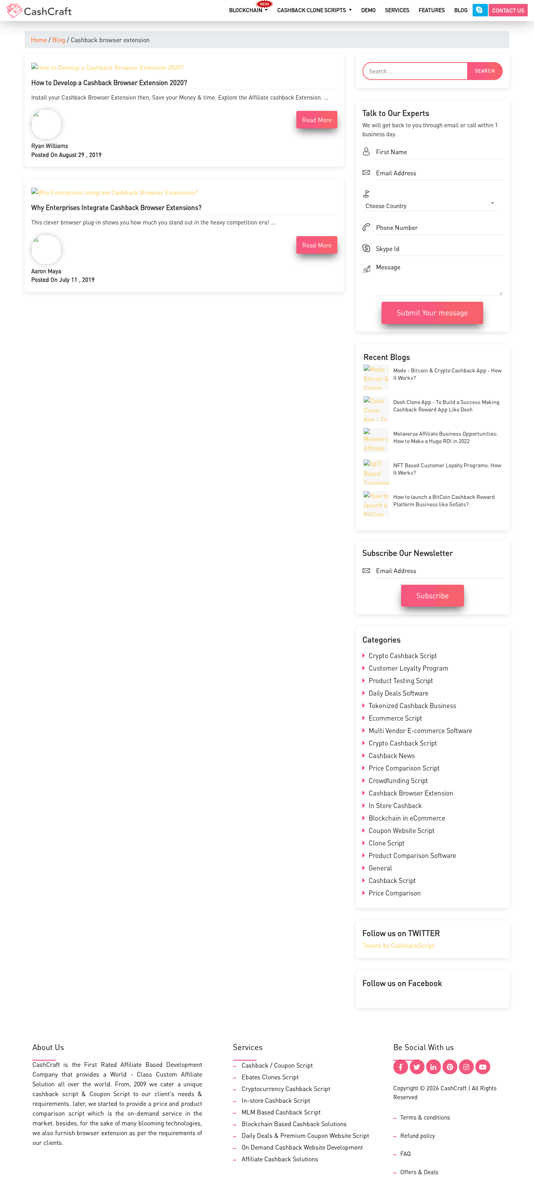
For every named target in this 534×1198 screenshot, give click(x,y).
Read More (317, 120)
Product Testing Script (400, 680)
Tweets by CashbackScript (398, 945)
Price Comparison (394, 892)
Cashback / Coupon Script (277, 1065)
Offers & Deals (419, 1172)
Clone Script (386, 842)
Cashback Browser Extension (410, 793)
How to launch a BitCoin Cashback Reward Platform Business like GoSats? (444, 500)
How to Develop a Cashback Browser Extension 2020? (109, 82)
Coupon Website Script (401, 830)
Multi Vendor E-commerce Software (419, 730)
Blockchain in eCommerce (406, 818)
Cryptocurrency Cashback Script (286, 1088)
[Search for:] (432, 71)
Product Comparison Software (411, 855)
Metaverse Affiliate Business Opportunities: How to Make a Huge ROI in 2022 (445, 437)
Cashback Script (391, 880)
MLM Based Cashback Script (281, 1112)
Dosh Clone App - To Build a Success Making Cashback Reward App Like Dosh (446, 405)
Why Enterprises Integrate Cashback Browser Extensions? (116, 207)
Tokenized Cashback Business (411, 705)
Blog (461, 9)
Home (39, 40)
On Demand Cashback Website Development (302, 1147)
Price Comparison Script (403, 768)
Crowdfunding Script (397, 780)
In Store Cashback (394, 805)
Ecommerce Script (394, 718)
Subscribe (432, 595)
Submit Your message (432, 312)
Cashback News (391, 755)
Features (432, 9)
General (379, 867)
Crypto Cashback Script (402, 655)
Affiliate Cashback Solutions (280, 1159)
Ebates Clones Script (270, 1077)
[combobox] (429, 205)
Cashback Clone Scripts (312, 9)
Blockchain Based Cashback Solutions (294, 1124)
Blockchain (246, 9)
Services (397, 9)
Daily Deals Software (397, 693)
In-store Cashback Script (276, 1100)
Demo (368, 9)
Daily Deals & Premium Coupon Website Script (305, 1135)
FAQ (405, 1153)
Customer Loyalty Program (407, 668)
